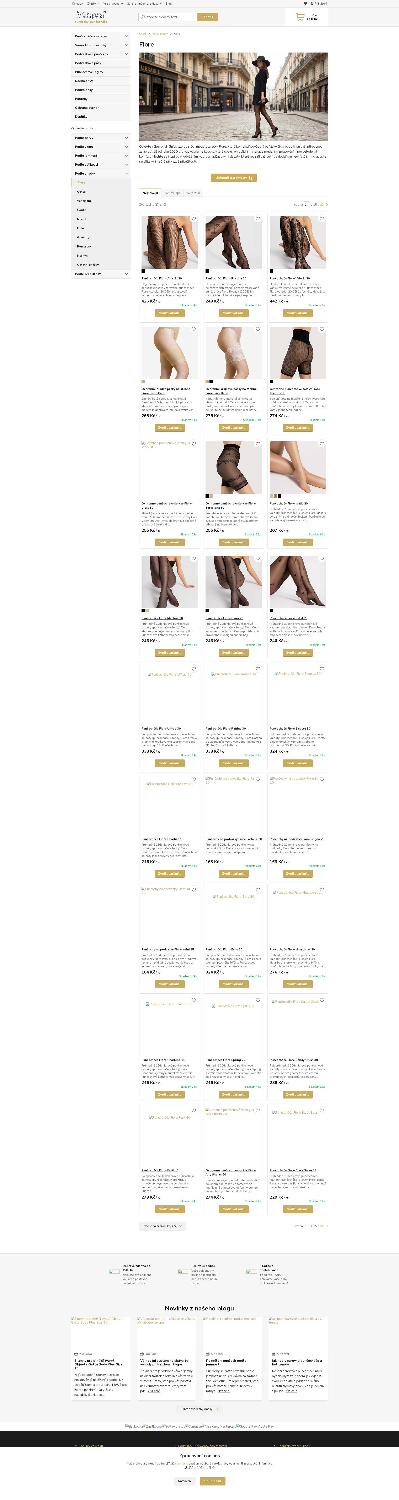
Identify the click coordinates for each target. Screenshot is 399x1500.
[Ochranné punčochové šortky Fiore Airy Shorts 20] (234, 1136)
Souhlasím (212, 1481)
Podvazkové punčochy (91, 54)
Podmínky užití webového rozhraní (202, 1446)
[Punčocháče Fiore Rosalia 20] (234, 244)
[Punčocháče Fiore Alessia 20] (170, 244)
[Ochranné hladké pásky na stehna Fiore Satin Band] (170, 355)
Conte (81, 210)
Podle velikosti (86, 165)
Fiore (81, 183)
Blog (169, 4)
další (321, 205)
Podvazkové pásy (88, 63)
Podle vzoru (84, 147)
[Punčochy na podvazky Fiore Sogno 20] (298, 805)
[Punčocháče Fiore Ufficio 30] (170, 694)
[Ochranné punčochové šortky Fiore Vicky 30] (170, 469)
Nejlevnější (172, 193)
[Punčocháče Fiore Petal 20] (298, 584)
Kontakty (77, 4)
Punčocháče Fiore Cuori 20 (224, 618)
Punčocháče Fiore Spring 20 (225, 1060)
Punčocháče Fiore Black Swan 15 (293, 1170)
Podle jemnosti (86, 156)
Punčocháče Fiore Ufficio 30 (161, 729)
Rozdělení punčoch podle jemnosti (226, 1363)
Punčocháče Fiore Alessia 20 (162, 278)
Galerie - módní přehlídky (142, 4)
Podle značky (85, 173)
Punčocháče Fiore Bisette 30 (290, 729)
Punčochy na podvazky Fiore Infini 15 (168, 949)
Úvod (142, 34)
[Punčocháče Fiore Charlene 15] (170, 1026)
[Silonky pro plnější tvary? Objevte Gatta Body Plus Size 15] (100, 1332)
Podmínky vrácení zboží (293, 1446)
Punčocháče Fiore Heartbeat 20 (292, 949)
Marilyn (82, 256)
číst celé (99, 1395)
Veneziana (84, 201)
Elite (80, 228)
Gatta (81, 192)
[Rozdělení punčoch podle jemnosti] (232, 1332)
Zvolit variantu (169, 313)
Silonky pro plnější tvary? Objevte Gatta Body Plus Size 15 (98, 1364)
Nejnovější (150, 193)
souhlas (180, 1464)
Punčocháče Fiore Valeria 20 (290, 278)
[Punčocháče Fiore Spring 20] (234, 1026)
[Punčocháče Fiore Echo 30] (234, 915)
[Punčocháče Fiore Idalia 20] (298, 469)
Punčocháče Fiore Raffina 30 (226, 729)
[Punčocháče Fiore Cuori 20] (234, 584)
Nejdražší (193, 193)
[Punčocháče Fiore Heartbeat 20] (298, 915)
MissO (81, 219)
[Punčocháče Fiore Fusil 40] (170, 1136)
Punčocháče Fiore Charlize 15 (162, 839)
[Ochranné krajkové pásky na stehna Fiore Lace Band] (234, 355)
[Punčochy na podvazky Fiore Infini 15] (170, 915)
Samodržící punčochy (90, 45)
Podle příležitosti (88, 274)
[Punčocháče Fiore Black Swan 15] (298, 1136)
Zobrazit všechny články (196, 1409)
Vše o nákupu (111, 4)
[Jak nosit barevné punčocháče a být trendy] (298, 1332)
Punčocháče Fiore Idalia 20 (289, 504)
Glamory (83, 237)
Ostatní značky (88, 265)
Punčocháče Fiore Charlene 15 (163, 1060)
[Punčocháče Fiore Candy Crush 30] (298, 1026)
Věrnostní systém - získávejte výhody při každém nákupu (164, 1363)
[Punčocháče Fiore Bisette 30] (298, 694)
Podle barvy (84, 138)
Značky (91, 4)
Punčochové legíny (89, 72)
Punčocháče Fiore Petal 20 (288, 618)
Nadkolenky (84, 81)
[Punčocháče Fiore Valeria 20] (298, 244)
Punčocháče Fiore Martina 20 (162, 618)
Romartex (84, 247)
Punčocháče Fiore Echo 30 (224, 949)
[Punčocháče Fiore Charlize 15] (170, 805)
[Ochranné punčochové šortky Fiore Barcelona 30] (234, 469)
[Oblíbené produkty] (305, 4)
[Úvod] (103, 17)
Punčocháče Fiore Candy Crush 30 (294, 1060)
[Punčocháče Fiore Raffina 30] (234, 694)
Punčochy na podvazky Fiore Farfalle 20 (234, 839)
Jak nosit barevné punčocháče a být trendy (297, 1363)
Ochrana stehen (87, 108)
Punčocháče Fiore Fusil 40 (160, 1170)
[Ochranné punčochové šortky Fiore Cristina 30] (298, 355)
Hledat (207, 17)
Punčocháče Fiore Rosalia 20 (226, 278)
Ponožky (81, 99)
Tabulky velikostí (91, 1446)
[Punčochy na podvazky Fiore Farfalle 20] (234, 805)
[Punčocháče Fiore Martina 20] (170, 584)
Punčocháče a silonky (91, 36)
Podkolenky (84, 90)
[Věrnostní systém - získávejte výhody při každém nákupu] (166, 1332)
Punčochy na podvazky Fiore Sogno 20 (297, 839)
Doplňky (81, 117)
